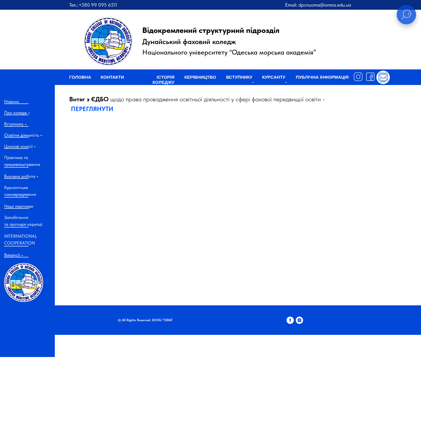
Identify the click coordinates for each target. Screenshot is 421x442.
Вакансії (12, 254)
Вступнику (13, 123)
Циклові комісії (18, 146)
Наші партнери (18, 206)
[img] (23, 282)
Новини (11, 101)
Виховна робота (19, 176)
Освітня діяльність (21, 135)
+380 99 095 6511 (98, 5)
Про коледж (15, 112)
